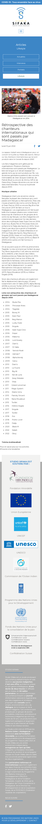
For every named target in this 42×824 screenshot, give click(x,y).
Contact (33, 821)
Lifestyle (21, 76)
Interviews (21, 63)
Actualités (21, 57)
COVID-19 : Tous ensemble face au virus (21, 2)
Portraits (21, 70)
